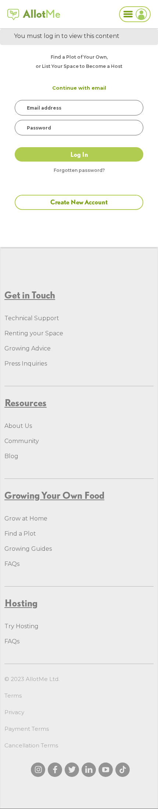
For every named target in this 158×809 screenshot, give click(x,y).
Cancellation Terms (31, 745)
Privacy (14, 712)
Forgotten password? (79, 170)
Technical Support (31, 318)
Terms (13, 695)
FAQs (11, 563)
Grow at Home (25, 518)
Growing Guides (28, 548)
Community (21, 441)
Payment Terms (26, 728)
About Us (18, 425)
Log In (79, 154)
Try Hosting (21, 626)
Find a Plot (20, 533)
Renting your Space (33, 333)
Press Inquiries (25, 363)
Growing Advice (27, 348)
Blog (11, 456)
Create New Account (79, 202)
